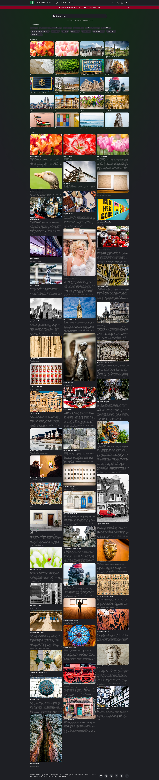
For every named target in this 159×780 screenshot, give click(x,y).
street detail (86, 31)
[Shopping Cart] (126, 2)
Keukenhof (66, 158)
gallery (43, 28)
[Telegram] (106, 776)
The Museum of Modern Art (104, 195)
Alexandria (66, 721)
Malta (64, 515)
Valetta (32, 415)
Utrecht (32, 571)
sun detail (55, 31)
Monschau (99, 710)
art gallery (67, 28)
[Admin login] (121, 2)
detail (34, 28)
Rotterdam (33, 191)
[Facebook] (111, 776)
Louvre (98, 598)
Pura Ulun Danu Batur (102, 445)
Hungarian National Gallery (40, 31)
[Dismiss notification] (128, 7)
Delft (64, 214)
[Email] (101, 776)
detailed (65, 31)
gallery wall (78, 28)
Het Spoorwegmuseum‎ (36, 221)
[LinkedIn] (127, 776)
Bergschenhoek (34, 452)
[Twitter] (116, 776)
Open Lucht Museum (69, 185)
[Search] (113, 2)
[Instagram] (121, 776)
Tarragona (33, 674)
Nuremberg (33, 260)
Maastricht (66, 384)
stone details (106, 28)
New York (32, 321)
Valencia (99, 563)
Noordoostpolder (34, 158)
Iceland (32, 765)
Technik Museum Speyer (103, 249)
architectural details (92, 28)
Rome (31, 506)
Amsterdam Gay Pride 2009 (70, 278)
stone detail (75, 31)
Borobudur (66, 452)
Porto (31, 701)
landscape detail (98, 31)
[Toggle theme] (117, 2)
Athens (32, 360)
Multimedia (111, 31)
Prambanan (100, 325)
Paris (64, 649)
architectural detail (54, 28)
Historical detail (36, 34)
